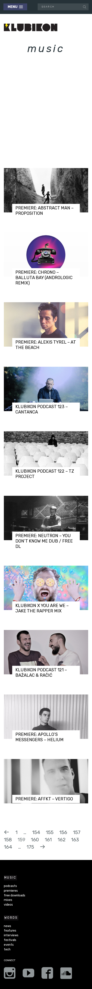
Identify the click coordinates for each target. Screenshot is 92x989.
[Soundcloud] (66, 974)
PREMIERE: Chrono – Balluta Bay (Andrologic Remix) (44, 278)
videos (8, 904)
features (10, 930)
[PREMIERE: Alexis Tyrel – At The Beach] (46, 324)
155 (49, 832)
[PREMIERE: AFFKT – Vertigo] (46, 781)
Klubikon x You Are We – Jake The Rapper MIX (42, 608)
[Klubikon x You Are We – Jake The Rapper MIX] (46, 588)
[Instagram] (9, 974)
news (7, 926)
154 (36, 832)
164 (8, 847)
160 (35, 840)
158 (8, 840)
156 (63, 832)
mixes (8, 900)
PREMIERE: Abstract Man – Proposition (44, 210)
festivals (10, 940)
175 (30, 847)
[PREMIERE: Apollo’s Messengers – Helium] (46, 716)
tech (7, 949)
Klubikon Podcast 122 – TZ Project (44, 474)
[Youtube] (28, 974)
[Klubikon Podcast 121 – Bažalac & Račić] (46, 652)
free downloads (14, 895)
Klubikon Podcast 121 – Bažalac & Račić (41, 672)
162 (61, 840)
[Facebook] (47, 974)
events (9, 945)
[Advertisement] (46, 115)
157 (76, 832)
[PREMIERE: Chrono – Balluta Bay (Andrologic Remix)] (46, 254)
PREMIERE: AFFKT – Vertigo (44, 798)
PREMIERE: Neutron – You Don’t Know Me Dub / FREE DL (44, 541)
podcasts (10, 886)
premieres (11, 891)
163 (75, 840)
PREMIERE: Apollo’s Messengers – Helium (39, 737)
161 (48, 840)
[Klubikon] (30, 28)
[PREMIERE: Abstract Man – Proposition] (46, 190)
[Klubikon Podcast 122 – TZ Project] (46, 453)
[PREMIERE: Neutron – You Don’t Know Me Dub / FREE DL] (46, 518)
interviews (11, 935)
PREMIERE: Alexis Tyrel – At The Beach (45, 345)
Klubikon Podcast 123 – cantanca (41, 409)
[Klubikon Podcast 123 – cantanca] (46, 389)
